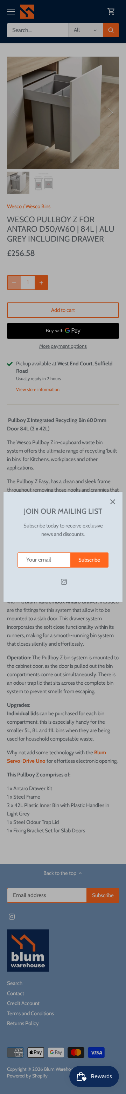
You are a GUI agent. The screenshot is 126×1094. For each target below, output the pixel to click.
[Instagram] (64, 582)
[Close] (112, 502)
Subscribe (89, 560)
